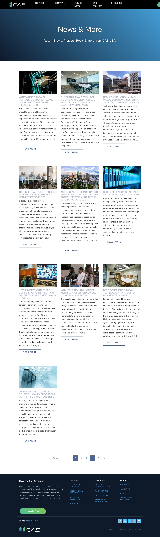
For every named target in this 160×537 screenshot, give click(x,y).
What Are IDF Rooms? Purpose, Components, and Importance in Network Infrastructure (36, 101)
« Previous (56, 458)
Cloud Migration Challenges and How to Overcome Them (121, 193)
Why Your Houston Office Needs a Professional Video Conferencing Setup (79, 293)
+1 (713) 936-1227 (33, 520)
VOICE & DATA (76, 504)
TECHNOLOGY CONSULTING (76, 486)
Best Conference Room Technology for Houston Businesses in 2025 (119, 293)
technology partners (126, 499)
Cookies (111, 530)
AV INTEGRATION (102, 491)
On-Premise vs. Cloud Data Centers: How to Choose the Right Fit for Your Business (37, 394)
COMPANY (124, 485)
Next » (106, 458)
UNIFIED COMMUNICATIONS (103, 486)
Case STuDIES (126, 489)
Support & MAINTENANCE (76, 498)
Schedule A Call (32, 511)
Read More (30, 149)
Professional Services (76, 492)
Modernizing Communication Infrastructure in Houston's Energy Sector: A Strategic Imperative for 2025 (79, 196)
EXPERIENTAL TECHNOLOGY (101, 501)
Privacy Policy (121, 530)
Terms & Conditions (134, 530)
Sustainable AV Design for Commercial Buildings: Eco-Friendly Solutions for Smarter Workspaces (78, 101)
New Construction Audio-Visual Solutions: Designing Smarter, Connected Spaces (121, 100)
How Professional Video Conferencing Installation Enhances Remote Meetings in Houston (37, 294)
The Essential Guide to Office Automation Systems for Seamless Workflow (37, 194)
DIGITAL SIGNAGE (102, 495)
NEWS (122, 493)
